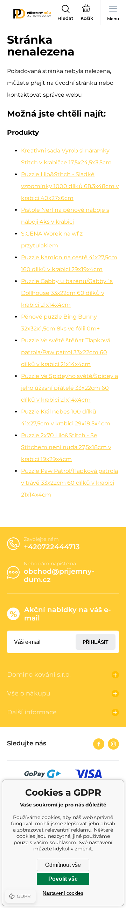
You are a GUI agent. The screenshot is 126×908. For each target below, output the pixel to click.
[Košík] (86, 13)
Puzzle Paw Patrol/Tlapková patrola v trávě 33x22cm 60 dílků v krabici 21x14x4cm (69, 483)
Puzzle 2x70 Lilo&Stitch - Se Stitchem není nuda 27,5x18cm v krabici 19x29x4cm (66, 447)
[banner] (32, 13)
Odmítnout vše (63, 865)
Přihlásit (95, 642)
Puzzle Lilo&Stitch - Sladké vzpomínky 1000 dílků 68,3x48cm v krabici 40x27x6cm (70, 186)
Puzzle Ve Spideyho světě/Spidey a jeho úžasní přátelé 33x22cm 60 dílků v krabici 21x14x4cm (69, 388)
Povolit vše (63, 879)
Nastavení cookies (63, 893)
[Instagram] (113, 744)
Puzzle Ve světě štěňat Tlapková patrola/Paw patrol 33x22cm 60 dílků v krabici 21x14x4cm (65, 352)
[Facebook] (98, 744)
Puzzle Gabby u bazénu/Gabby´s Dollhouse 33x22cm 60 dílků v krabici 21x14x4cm (67, 293)
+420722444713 (52, 547)
